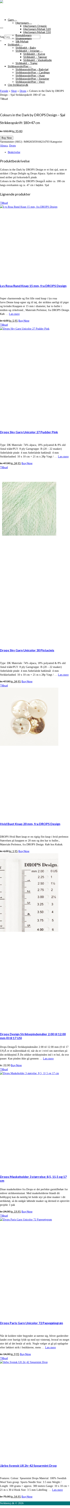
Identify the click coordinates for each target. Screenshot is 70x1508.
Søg (2, 36)
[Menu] (1, 27)
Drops (12, 145)
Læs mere (14, 314)
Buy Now (7, 137)
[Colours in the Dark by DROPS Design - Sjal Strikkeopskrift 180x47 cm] (35, 106)
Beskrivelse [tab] (14, 152)
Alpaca (4, 145)
